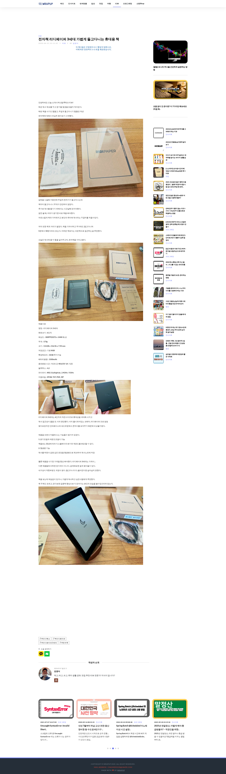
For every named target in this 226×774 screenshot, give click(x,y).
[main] (45, 3)
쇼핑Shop (140, 3)
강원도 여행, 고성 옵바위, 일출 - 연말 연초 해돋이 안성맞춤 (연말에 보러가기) (175, 343)
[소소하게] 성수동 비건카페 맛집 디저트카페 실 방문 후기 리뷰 (176, 171)
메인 (62, 3)
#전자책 (64, 643)
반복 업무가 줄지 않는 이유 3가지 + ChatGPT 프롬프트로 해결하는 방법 (175, 210)
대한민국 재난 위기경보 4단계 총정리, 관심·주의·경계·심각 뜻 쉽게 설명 (176, 329)
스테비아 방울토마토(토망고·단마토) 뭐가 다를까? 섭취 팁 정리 (176, 237)
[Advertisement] (93, 71)
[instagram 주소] (56, 680)
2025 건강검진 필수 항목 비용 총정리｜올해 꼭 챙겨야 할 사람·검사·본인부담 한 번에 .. (176, 184)
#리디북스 (45, 639)
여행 (109, 3)
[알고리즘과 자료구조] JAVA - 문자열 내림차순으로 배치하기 (176, 251)
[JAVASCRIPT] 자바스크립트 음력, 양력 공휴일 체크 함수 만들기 (176, 224)
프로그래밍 (127, 3)
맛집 (101, 3)
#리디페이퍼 (59, 639)
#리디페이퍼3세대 (49, 643)
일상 (93, 3)
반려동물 (83, 3)
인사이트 (71, 3)
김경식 (75, 43)
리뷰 (117, 3)
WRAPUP (121, 770)
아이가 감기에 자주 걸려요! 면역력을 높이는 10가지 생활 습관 (176, 157)
